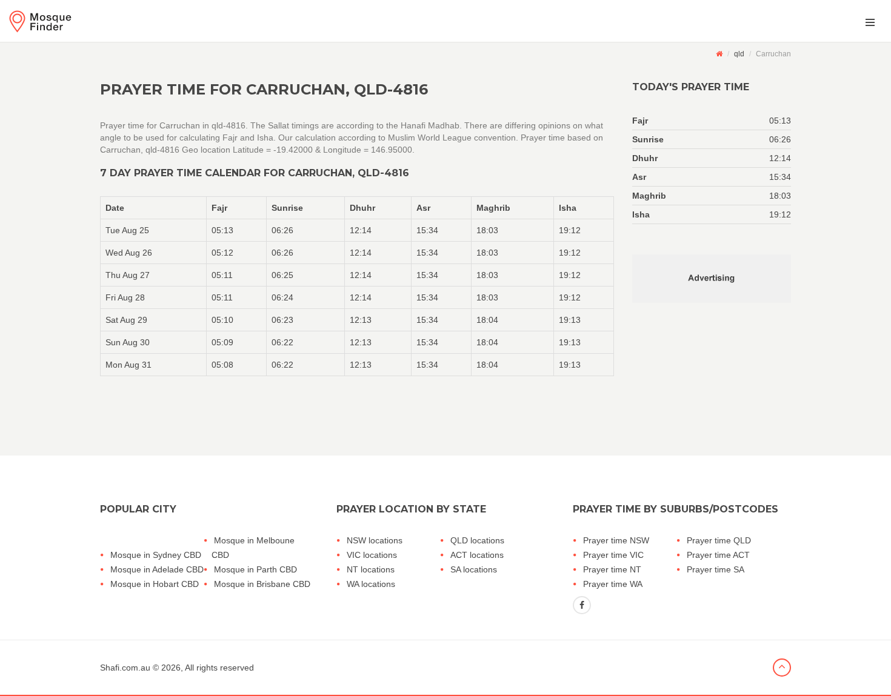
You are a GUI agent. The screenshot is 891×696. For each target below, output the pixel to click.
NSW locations (374, 540)
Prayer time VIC (613, 555)
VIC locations (372, 555)
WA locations (371, 584)
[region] (357, 286)
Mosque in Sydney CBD (155, 555)
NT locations (371, 569)
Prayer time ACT (718, 555)
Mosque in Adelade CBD (157, 569)
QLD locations (477, 540)
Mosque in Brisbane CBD (262, 584)
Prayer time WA (612, 584)
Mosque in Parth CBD (255, 569)
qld (739, 54)
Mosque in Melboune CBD (253, 547)
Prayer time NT (612, 569)
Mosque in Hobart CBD (154, 584)
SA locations (473, 569)
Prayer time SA (715, 569)
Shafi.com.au (125, 667)
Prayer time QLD (719, 540)
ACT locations (477, 555)
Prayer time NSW (616, 540)
